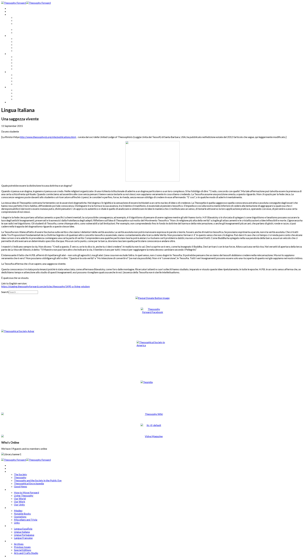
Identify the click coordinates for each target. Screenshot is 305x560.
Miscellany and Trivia (25, 65)
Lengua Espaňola (23, 74)
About (11, 11)
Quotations (20, 62)
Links (17, 68)
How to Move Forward (26, 38)
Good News (20, 32)
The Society (20, 17)
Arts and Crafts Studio (26, 99)
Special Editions (22, 95)
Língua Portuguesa (24, 80)
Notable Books (22, 59)
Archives (12, 86)
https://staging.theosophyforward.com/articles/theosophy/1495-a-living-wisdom (45, 286)
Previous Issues (22, 92)
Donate (12, 102)
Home (11, 8)
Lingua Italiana (22, 77)
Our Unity (19, 50)
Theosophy (20, 20)
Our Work (19, 47)
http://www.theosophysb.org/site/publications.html (48, 136)
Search (5, 291)
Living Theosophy (23, 41)
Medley (18, 56)
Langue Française (23, 83)
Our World (20, 44)
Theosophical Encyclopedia (29, 29)
